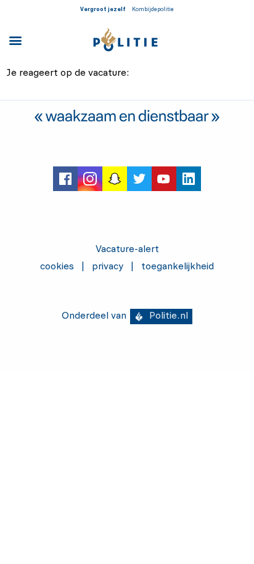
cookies (57, 267)
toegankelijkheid (177, 267)
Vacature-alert (127, 250)
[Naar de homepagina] (125, 40)
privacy (107, 267)
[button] (15, 40)
